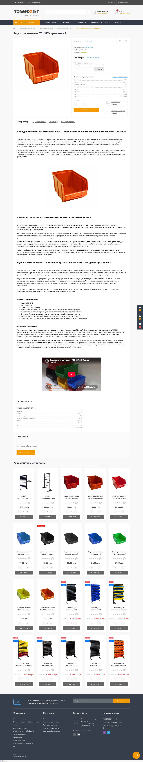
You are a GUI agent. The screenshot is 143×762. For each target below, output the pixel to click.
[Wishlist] (119, 41)
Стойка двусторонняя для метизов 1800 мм (48, 498)
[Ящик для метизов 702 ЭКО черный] (71, 538)
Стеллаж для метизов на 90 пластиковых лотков (48, 665)
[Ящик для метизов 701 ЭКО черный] (47, 538)
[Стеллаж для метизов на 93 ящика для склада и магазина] (23, 650)
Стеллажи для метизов (46, 28)
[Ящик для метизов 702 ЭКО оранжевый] (47, 594)
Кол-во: (76, 101)
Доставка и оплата (115, 103)
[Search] (87, 12)
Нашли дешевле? (93, 57)
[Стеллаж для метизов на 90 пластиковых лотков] (47, 650)
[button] (140, 325)
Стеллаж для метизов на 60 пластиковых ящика (95, 610)
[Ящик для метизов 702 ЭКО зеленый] (119, 538)
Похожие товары (68, 122)
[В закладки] (30, 470)
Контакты (117, 22)
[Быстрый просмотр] (31, 477)
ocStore (23, 755)
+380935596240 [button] (110, 719)
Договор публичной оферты (23, 731)
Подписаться (121, 701)
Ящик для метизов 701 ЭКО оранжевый (31, 140)
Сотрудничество (81, 22)
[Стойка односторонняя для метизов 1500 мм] (23, 482)
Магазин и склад (51, 22)
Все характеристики (120, 77)
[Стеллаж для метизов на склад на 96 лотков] (119, 594)
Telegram (108, 732)
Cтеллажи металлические (27, 28)
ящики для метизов (33, 291)
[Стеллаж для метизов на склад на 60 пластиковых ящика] (119, 650)
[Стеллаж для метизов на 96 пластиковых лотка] (71, 594)
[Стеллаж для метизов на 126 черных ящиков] (71, 650)
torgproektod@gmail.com (112, 723)
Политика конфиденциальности (24, 719)
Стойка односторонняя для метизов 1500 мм (23, 498)
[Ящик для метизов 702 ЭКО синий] (95, 538)
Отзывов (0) (53, 122)
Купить (99, 69)
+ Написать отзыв (26, 452)
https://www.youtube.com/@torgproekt (78, 734)
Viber (104, 732)
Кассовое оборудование (52, 731)
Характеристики (39, 122)
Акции (15, 746)
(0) (91, 41)
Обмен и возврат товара (118, 112)
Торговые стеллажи (50, 725)
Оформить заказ (124, 13)
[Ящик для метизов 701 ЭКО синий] (23, 538)
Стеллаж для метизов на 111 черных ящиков (95, 665)
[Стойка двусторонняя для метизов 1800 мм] (47, 482)
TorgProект (76, 347)
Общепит (66, 22)
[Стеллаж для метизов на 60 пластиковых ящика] (95, 594)
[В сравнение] (30, 474)
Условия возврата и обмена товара (26, 722)
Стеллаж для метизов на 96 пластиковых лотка (71, 610)
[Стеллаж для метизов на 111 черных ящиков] (95, 650)
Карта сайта (17, 737)
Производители (19, 740)
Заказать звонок (102, 13)
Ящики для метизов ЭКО (64, 28)
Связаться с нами (19, 734)
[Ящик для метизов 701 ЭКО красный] (119, 482)
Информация (95, 22)
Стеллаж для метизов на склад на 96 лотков (119, 610)
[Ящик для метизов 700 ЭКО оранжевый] (95, 482)
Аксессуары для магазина (52, 728)
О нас (15, 725)
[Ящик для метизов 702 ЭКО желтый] (23, 594)
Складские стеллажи (50, 719)
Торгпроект (88, 47)
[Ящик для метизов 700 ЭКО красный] (71, 482)
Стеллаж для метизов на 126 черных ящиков (71, 665)
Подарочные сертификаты (23, 743)
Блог (106, 22)
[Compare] (126, 41)
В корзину (86, 110)
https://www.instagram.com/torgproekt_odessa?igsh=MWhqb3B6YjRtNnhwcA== (74, 734)
